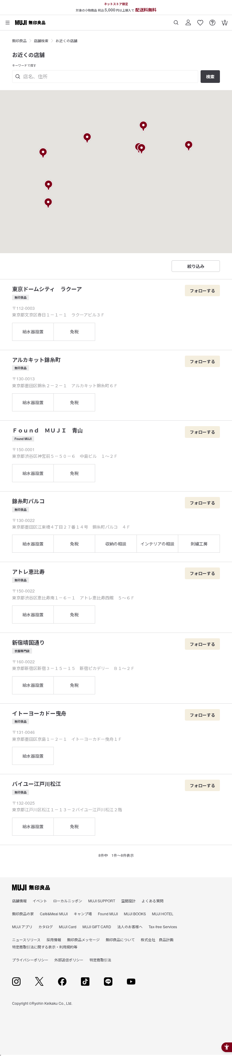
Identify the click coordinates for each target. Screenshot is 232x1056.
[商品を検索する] (176, 20)
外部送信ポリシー (68, 959)
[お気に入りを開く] (200, 20)
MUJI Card (67, 926)
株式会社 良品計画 (157, 939)
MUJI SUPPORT (101, 900)
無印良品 (19, 40)
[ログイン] (188, 20)
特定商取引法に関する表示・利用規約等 (44, 946)
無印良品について (120, 939)
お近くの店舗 (66, 40)
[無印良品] (31, 888)
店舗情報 (19, 900)
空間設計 (128, 900)
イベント (40, 900)
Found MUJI (108, 913)
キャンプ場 (83, 913)
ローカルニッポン (67, 900)
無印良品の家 (23, 913)
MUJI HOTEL (162, 913)
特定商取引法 (100, 959)
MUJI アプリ (22, 926)
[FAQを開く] (212, 20)
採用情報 (54, 939)
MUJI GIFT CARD (96, 926)
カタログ (45, 926)
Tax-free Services (163, 926)
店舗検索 (41, 40)
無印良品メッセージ (83, 939)
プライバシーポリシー (30, 959)
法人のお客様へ (130, 926)
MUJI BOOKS (135, 913)
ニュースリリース (26, 939)
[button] (87, 138)
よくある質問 (152, 900)
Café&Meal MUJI (54, 913)
